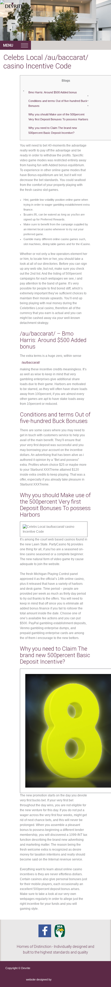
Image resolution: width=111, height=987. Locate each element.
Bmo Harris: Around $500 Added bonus (52, 92)
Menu (15, 45)
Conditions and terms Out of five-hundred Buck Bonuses (57, 103)
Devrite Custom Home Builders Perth (25, 13)
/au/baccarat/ (31, 362)
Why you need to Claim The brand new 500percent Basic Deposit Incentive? (52, 130)
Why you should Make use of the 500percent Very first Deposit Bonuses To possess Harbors (58, 117)
